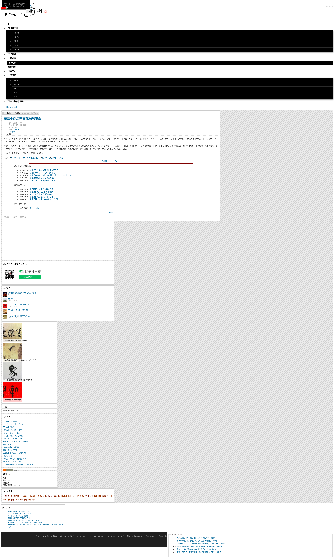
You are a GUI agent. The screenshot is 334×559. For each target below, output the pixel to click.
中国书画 (12, 157)
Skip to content (11, 107)
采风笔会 (61, 157)
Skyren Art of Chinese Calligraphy (130, 536)
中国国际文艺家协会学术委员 (41, 189)
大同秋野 (11, 299)
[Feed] (8, 470)
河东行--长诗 (7, 456)
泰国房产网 (87, 536)
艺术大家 (43, 157)
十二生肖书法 (79, 496)
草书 (21, 500)
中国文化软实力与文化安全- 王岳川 (15, 459)
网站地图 (62, 536)
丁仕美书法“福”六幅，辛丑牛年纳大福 (21, 305)
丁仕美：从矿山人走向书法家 (41, 196)
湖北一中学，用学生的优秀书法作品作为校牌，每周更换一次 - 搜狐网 (201, 544)
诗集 (33, 500)
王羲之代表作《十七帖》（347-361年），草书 (23, 520)
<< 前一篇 (111, 212)
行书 (25, 500)
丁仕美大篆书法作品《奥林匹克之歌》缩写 (18, 465)
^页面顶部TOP (98, 536)
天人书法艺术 (111, 536)
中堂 (45, 496)
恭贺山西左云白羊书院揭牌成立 (42, 173)
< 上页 (104, 160)
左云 (91, 496)
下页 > (117, 160)
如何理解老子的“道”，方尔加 (13, 462)
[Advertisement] (58, 241)
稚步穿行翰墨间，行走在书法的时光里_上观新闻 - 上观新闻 (197, 541)
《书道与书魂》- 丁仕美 (11, 433)
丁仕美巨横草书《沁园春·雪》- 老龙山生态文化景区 (50, 175)
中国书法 (39, 496)
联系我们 (71, 536)
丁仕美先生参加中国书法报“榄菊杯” (44, 170)
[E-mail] (10, 134)
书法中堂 (56, 496)
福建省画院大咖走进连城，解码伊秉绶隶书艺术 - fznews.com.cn (199, 546)
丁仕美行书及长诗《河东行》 (18, 310)
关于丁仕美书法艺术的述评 (41, 194)
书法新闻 (16, 113)
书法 (50, 496)
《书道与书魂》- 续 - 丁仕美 (13, 436)
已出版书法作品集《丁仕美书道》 (15, 453)
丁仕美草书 (23, 496)
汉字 (108, 496)
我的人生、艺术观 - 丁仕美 (12, 430)
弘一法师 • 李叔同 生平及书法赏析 (19, 514)
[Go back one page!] (3, 113)
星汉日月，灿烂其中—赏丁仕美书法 (44, 199)
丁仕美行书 (31, 496)
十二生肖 (71, 496)
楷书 (95, 496)
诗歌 (29, 500)
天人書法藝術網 (149, 536)
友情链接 (54, 536)
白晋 (8, 500)
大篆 (87, 496)
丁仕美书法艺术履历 (10, 421)
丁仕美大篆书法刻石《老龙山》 (42, 178)
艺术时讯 (8, 113)
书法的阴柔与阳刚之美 (11, 447)
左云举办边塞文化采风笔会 (22, 118)
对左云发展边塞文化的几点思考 (42, 180)
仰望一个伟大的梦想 (10, 450)
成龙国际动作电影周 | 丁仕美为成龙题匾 (22, 293)
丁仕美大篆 (15, 496)
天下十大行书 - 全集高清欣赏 (18, 516)
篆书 (12, 499)
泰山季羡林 (34, 208)
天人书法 (37, 536)
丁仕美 (6, 496)
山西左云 (21, 157)
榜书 (99, 496)
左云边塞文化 (32, 157)
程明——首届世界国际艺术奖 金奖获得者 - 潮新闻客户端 (196, 549)
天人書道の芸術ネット (165, 536)
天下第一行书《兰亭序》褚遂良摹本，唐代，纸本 (25, 523)
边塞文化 (52, 157)
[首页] (9, 24)
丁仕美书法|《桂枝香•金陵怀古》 (19, 316)
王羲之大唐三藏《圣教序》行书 (19, 518)
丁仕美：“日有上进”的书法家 (41, 192)
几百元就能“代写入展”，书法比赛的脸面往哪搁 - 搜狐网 (196, 538)
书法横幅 (64, 496)
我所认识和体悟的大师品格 (12, 439)
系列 (17, 500)
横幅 (104, 496)
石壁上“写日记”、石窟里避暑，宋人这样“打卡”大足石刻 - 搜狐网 (199, 552)
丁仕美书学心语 (8, 427)
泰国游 (78, 536)
